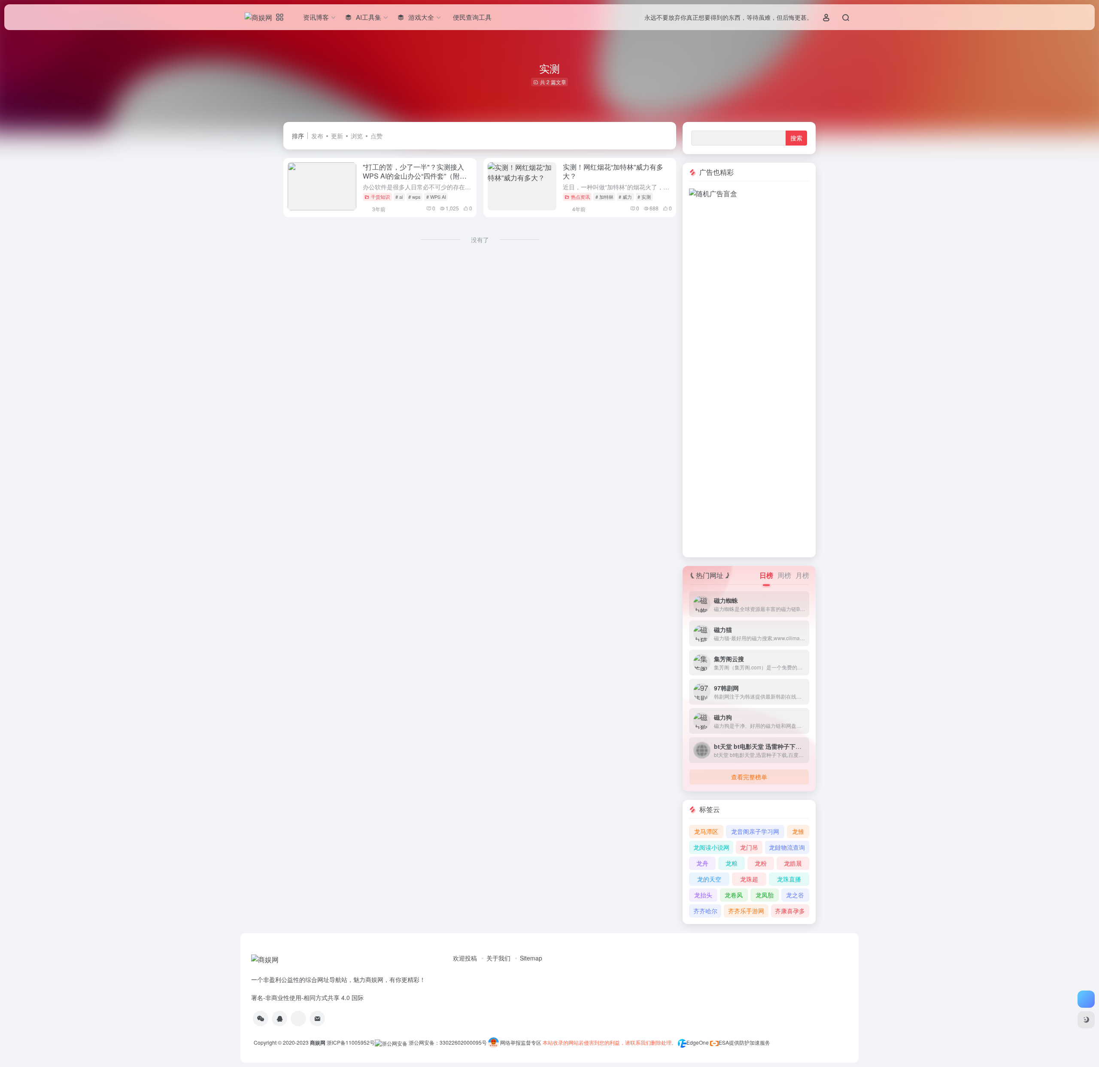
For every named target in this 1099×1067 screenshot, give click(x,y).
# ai (399, 196)
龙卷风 (734, 895)
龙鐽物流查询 (787, 847)
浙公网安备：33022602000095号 (448, 1042)
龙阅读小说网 (711, 847)
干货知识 (380, 196)
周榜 (784, 575)
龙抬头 (703, 895)
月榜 (802, 575)
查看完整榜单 (749, 776)
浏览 (357, 135)
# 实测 (644, 196)
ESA (724, 1042)
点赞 (376, 135)
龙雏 (798, 831)
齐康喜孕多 (790, 910)
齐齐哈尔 (705, 910)
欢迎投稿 (465, 958)
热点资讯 (580, 196)
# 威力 (625, 196)
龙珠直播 (789, 879)
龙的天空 (709, 879)
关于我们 (498, 958)
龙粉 (761, 863)
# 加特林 (604, 196)
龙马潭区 (706, 831)
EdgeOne (697, 1042)
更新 (337, 135)
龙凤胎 (765, 895)
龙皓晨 (793, 863)
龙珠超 (749, 879)
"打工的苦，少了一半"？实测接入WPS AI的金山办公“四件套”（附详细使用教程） (415, 176)
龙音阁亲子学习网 (755, 831)
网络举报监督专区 (520, 1042)
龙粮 (732, 863)
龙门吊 (749, 847)
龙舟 (702, 863)
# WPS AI (436, 196)
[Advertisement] (749, 327)
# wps (414, 196)
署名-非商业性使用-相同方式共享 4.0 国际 (307, 997)
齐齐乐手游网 (746, 910)
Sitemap (531, 958)
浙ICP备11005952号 (351, 1042)
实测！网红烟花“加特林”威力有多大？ (613, 171)
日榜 (766, 575)
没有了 (480, 239)
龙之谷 (795, 895)
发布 (317, 135)
